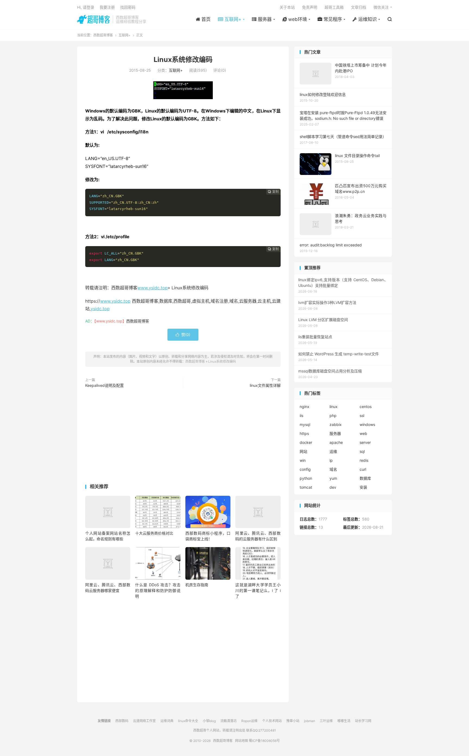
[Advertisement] (183, 437)
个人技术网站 (272, 721)
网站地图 (241, 741)
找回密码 (127, 7)
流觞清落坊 (228, 721)
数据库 (365, 478)
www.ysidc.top (152, 287)
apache (336, 442)
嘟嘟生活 (343, 721)
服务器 (335, 433)
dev (332, 487)
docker (306, 442)
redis (364, 460)
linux (333, 406)
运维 (333, 451)
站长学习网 (363, 721)
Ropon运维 (249, 721)
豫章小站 (292, 721)
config (305, 469)
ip (331, 460)
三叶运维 (326, 721)
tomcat (306, 487)
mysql (305, 424)
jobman (309, 721)
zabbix (335, 424)
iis (301, 415)
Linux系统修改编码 (183, 59)
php (333, 415)
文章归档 (358, 7)
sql (362, 451)
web (363, 433)
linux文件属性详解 (265, 385)
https (304, 433)
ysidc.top (100, 308)
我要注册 (107, 7)
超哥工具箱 (334, 7)
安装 (363, 487)
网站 (303, 451)
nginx (304, 406)
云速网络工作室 (144, 721)
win (303, 460)
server (365, 442)
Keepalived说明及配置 (104, 385)
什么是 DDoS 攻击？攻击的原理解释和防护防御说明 (157, 590)
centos (366, 406)
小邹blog (209, 721)
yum (333, 478)
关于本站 (287, 7)
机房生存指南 (196, 584)
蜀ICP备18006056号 (264, 741)
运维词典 (166, 721)
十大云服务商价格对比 (154, 533)
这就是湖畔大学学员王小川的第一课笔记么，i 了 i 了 (257, 590)
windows (367, 424)
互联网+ (125, 35)
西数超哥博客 (93, 19)
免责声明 (309, 7)
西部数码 (121, 721)
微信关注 (381, 7)
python (306, 478)
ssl (362, 415)
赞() (183, 334)
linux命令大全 (188, 721)
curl (363, 469)
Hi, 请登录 (85, 7)
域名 (333, 469)
